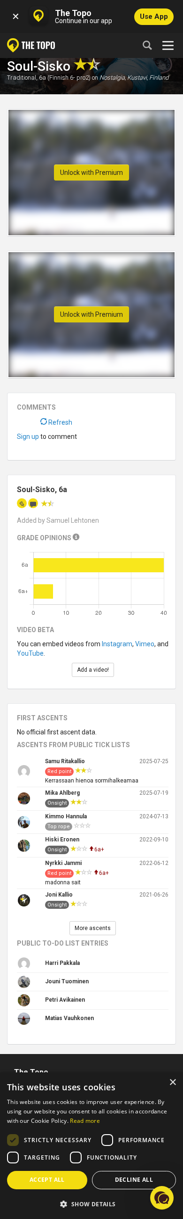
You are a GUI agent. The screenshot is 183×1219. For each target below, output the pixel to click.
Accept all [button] (47, 1180)
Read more (85, 1121)
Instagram (117, 644)
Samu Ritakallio (65, 761)
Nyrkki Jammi (63, 863)
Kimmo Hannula (66, 816)
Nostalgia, (112, 77)
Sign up (28, 436)
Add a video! (93, 670)
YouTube (30, 653)
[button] (91, 1203)
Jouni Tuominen (67, 981)
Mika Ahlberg (62, 793)
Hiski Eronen (62, 839)
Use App (154, 16)
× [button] (172, 1082)
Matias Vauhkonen (69, 1018)
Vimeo (144, 644)
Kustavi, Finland (147, 77)
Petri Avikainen (65, 1000)
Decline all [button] (134, 1180)
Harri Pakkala (62, 963)
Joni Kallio (59, 894)
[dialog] (91, 1145)
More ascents (93, 928)
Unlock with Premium (91, 172)
